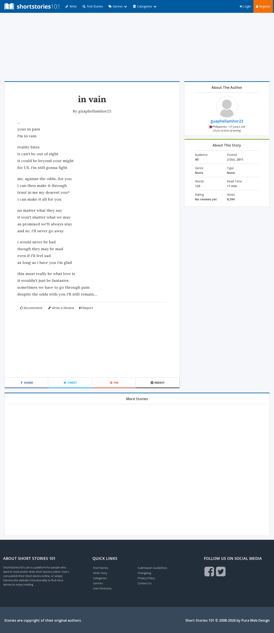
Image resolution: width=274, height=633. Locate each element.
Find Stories (94, 6)
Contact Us (144, 583)
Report (88, 308)
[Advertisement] (137, 47)
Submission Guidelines (152, 568)
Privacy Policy (146, 578)
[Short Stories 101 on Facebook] (209, 571)
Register (264, 6)
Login (246, 6)
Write (73, 6)
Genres (98, 583)
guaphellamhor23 (94, 111)
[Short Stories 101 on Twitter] (220, 571)
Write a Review (63, 308)
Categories (100, 578)
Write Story (100, 573)
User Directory (102, 588)
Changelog (144, 573)
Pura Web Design (255, 620)
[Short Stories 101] (31, 6)
